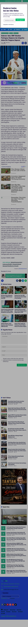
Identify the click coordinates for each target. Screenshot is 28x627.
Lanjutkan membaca (8, 24)
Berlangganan (20, 20)
